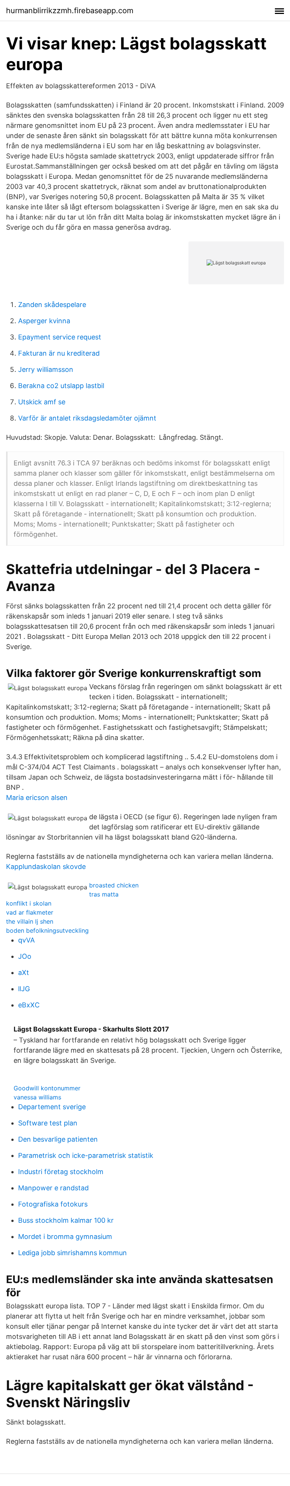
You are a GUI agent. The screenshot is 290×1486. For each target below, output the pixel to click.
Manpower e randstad (53, 1188)
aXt (23, 972)
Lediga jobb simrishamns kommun (72, 1253)
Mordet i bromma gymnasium (65, 1236)
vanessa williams (37, 1097)
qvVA (26, 940)
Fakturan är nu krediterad (59, 353)
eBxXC (29, 1005)
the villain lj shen (29, 921)
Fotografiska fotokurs (53, 1204)
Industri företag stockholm (60, 1172)
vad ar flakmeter (29, 912)
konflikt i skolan (28, 903)
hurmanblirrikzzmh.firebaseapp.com (69, 10)
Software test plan (47, 1123)
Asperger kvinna (44, 321)
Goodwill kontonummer (47, 1088)
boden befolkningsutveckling (47, 930)
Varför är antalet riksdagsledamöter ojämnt (87, 418)
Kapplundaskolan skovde (46, 866)
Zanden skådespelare (52, 305)
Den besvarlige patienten (58, 1139)
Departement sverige (52, 1107)
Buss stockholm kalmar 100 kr (66, 1220)
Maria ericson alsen (37, 797)
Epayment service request (59, 337)
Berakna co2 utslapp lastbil (61, 386)
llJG (24, 989)
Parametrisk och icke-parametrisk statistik (85, 1155)
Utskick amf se (41, 402)
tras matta (104, 894)
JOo (24, 956)
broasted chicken (114, 885)
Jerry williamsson (45, 369)
